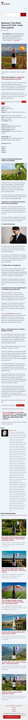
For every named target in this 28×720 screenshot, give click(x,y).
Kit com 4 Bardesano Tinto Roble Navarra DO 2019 (13, 413)
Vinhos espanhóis (22, 515)
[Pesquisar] (23, 14)
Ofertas (15, 515)
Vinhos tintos (10, 515)
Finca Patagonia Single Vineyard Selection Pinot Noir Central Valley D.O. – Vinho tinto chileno (13, 602)
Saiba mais (16, 40)
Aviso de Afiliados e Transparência (14, 705)
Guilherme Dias (12, 430)
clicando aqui (10, 424)
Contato (14, 709)
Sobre (14, 707)
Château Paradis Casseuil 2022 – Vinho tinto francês (12, 692)
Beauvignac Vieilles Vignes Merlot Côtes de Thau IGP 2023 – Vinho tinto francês (14, 570)
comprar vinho (12, 717)
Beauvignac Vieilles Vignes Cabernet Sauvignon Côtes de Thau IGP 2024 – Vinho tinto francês (13, 538)
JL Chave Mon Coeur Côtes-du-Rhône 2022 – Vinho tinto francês (14, 662)
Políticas (14, 711)
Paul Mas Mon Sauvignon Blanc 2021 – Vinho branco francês (14, 632)
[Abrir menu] (26, 9)
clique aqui (20, 405)
